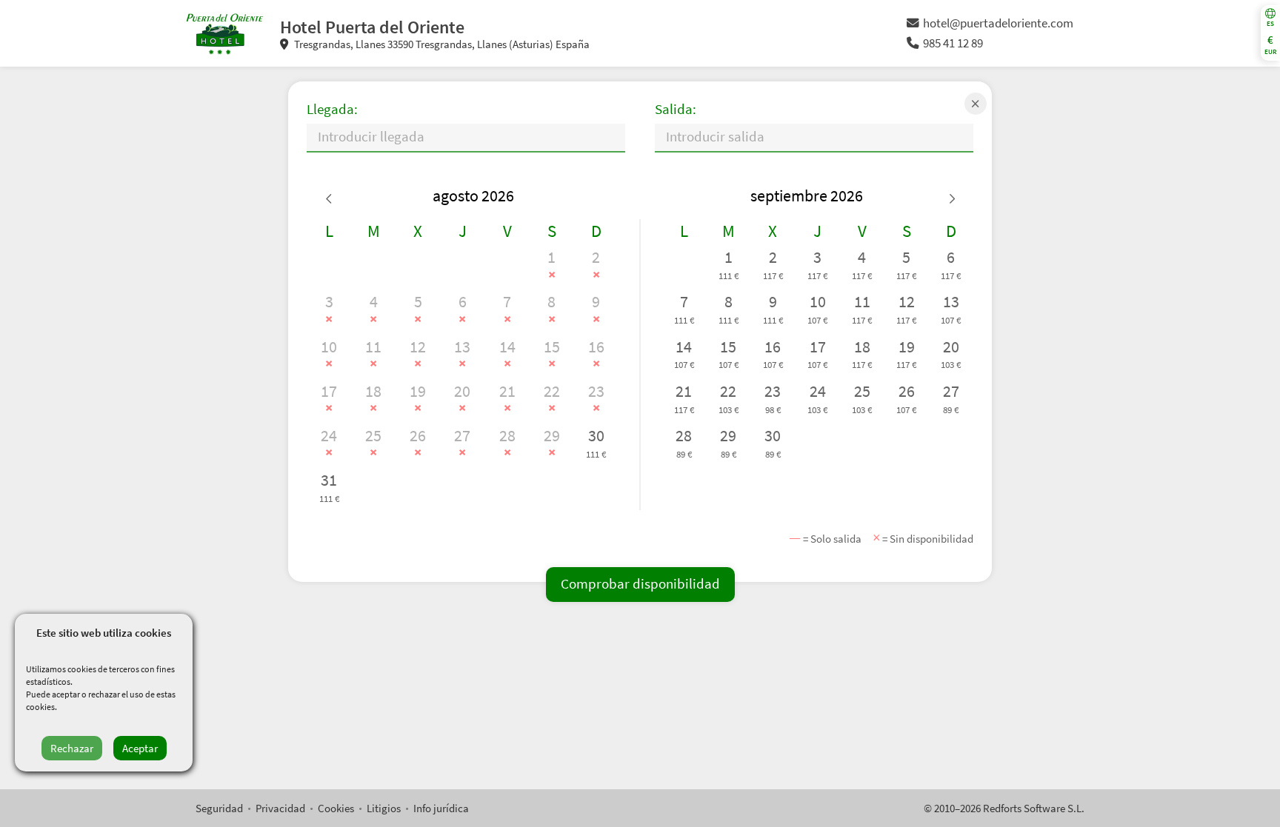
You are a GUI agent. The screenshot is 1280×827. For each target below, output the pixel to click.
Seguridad (219, 808)
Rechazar (71, 748)
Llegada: (332, 109)
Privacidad (280, 808)
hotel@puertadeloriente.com (998, 23)
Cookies (336, 808)
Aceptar (140, 748)
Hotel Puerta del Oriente (372, 27)
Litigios (384, 808)
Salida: (675, 109)
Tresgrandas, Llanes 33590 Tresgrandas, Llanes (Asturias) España (441, 44)
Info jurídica (441, 808)
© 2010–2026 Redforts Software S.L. (1004, 808)
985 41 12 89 (953, 43)
